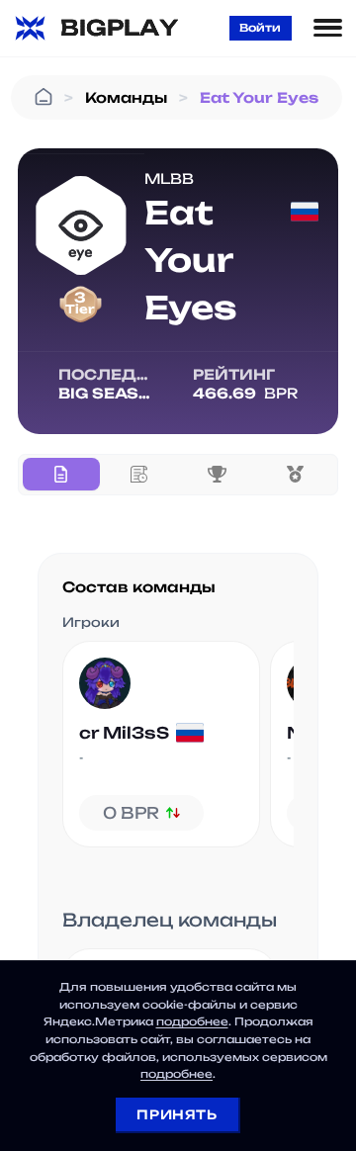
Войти (260, 28)
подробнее (192, 1021)
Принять (176, 1114)
